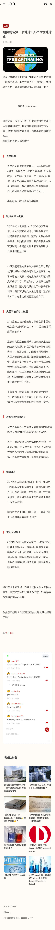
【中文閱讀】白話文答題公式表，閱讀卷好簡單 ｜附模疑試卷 (40, 818)
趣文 (12, 633)
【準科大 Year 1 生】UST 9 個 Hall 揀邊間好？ (40, 786)
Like (12, 668)
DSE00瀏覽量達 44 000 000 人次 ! (18, 918)
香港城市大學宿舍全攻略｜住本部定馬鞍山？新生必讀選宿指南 (15, 788)
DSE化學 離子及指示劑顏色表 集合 (15, 846)
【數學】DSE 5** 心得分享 (15, 876)
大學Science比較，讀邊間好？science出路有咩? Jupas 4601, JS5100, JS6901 (40, 879)
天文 (7, 633)
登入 (46, 4)
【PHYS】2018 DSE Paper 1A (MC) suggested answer (40, 848)
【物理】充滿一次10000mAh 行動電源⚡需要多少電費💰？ (15, 818)
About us (7, 912)
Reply (18, 668)
